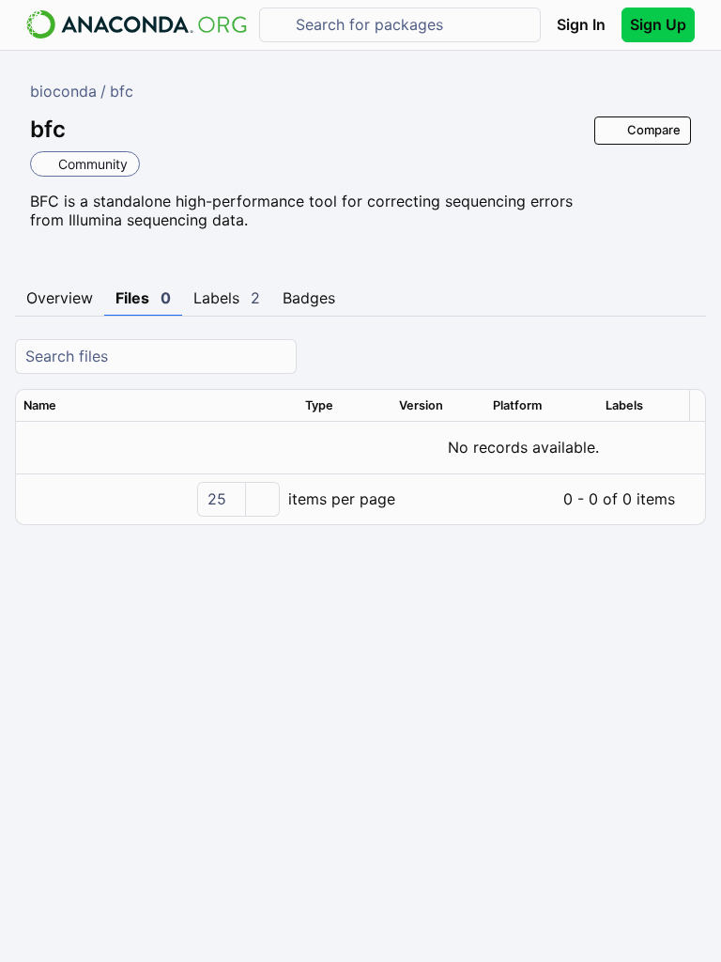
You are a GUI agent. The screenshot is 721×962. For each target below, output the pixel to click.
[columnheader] (157, 406)
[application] (360, 498)
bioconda (63, 91)
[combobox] (413, 24)
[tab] (59, 299)
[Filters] (689, 356)
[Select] (262, 499)
